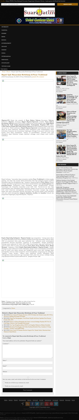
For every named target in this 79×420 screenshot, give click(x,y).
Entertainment (6, 43)
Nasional (4, 30)
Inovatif (4, 46)
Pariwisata (5, 59)
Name (5, 360)
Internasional (6, 56)
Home (3, 71)
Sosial (4, 53)
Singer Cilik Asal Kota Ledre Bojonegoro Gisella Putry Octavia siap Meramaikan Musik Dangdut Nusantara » (67, 170)
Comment (6, 343)
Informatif (5, 26)
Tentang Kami (6, 66)
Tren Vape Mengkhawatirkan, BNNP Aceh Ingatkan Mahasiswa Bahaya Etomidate (30, 325)
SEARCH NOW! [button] (67, 4)
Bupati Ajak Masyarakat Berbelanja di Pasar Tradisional (24, 75)
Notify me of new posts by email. (14, 386)
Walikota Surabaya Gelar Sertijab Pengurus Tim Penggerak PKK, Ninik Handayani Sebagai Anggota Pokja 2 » (67, 182)
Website (5, 371)
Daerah (4, 49)
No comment (40, 77)
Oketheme (41, 409)
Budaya (4, 40)
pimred (34, 77)
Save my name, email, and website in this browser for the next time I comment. (24, 379)
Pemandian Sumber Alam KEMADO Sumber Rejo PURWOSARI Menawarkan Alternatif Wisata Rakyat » (66, 198)
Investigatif (5, 63)
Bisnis (3, 36)
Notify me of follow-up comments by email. (17, 382)
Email (5, 366)
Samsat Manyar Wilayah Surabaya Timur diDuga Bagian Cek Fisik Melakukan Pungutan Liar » (65, 176)
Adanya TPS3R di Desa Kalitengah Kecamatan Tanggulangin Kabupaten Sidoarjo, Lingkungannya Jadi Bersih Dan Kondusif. (35, 1)
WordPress (53, 409)
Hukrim (4, 33)
